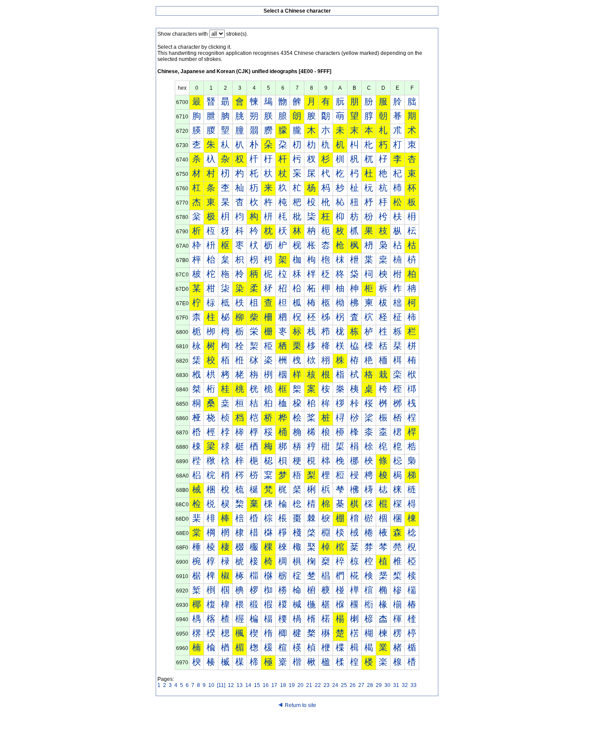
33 (413, 685)
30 (387, 685)
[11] (221, 685)
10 (211, 685)
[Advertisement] (297, 727)
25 (344, 685)
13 (240, 685)
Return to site (300, 705)
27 (361, 685)
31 (396, 685)
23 (327, 685)
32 (405, 685)
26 (353, 685)
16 (266, 685)
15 (257, 685)
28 (370, 685)
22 (318, 685)
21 (309, 685)
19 (292, 685)
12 (231, 685)
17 (274, 685)
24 (335, 685)
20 (300, 685)
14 (248, 685)
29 (379, 685)
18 (283, 685)
